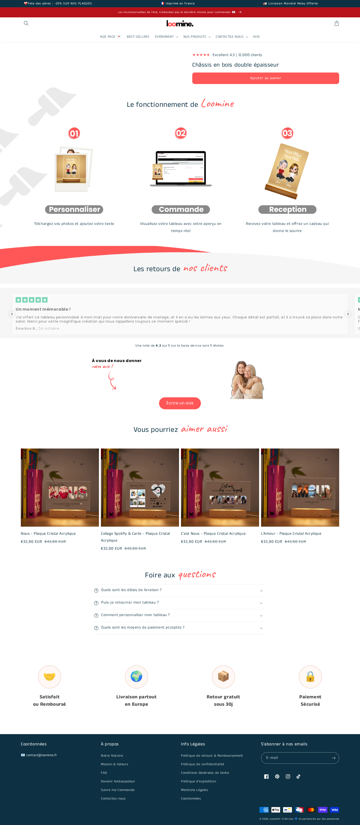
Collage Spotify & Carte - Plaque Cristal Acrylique (135, 537)
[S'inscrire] (333, 758)
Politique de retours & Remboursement (212, 755)
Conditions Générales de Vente (205, 772)
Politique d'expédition (198, 781)
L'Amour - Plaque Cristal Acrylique (291, 533)
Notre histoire (112, 755)
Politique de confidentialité (202, 764)
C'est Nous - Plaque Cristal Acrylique (213, 533)
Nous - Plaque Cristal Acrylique (48, 533)
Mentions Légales (194, 790)
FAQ (104, 772)
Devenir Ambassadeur (118, 781)
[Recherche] (26, 23)
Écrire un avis (179, 403)
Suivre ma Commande (118, 790)
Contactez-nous (113, 798)
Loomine (274, 819)
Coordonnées (191, 798)
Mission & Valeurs (114, 764)
